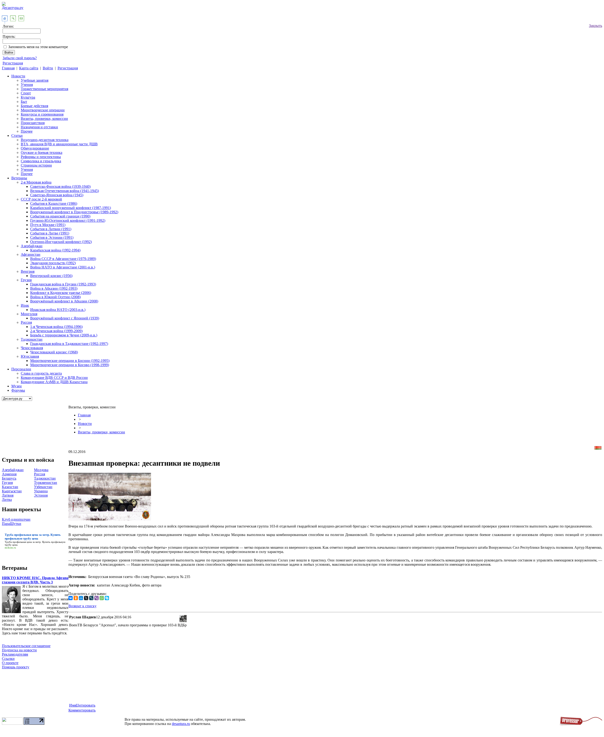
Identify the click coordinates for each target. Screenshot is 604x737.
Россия (26, 322)
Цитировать (85, 705)
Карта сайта (28, 68)
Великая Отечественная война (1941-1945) (64, 191)
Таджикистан (31, 339)
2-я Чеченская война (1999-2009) (56, 331)
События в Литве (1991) (49, 233)
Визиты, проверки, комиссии (44, 119)
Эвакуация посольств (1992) (53, 263)
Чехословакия (32, 348)
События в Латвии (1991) (50, 229)
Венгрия (27, 271)
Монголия (29, 314)
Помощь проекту (15, 667)
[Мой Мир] (81, 598)
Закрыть (595, 26)
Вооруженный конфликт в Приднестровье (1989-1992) (74, 212)
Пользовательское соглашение (26, 646)
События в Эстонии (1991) (51, 237)
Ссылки (8, 659)
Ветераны (19, 178)
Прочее (27, 131)
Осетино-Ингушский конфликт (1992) (61, 242)
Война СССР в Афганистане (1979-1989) (63, 259)
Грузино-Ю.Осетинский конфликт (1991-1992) (67, 220)
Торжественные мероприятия (44, 89)
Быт (24, 102)
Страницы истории (36, 165)
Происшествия (33, 123)
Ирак (25, 305)
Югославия (30, 356)
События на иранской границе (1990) (60, 216)
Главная (8, 68)
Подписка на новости (19, 650)
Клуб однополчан (16, 519)
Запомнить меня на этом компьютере (38, 47)
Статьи (17, 136)
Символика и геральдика (41, 161)
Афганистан (30, 254)
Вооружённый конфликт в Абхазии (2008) (64, 301)
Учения (27, 85)
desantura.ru (181, 724)
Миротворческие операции (43, 110)
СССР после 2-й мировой (41, 199)
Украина (41, 491)
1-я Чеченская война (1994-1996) (56, 327)
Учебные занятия (34, 80)
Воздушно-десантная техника (44, 140)
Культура (28, 97)
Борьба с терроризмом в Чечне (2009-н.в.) (63, 335)
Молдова (41, 470)
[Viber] (96, 598)
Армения (9, 474)
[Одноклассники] (76, 598)
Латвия (7, 495)
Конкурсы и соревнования (42, 114)
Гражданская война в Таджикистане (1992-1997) (69, 344)
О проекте (10, 663)
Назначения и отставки (39, 127)
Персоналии (21, 369)
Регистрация (13, 63)
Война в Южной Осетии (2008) (55, 297)
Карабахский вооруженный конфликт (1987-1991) (70, 208)
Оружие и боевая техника (41, 153)
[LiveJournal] (91, 598)
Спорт (26, 93)
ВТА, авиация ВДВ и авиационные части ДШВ (59, 144)
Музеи (16, 386)
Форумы (18, 390)
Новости (18, 76)
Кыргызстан (12, 491)
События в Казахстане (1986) (53, 203)
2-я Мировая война (36, 182)
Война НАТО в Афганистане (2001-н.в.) (62, 267)
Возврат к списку (82, 606)
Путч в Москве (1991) (47, 225)
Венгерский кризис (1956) (51, 276)
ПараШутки (11, 524)
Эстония (41, 495)
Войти (48, 68)
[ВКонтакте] (70, 598)
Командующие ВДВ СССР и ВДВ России (54, 378)
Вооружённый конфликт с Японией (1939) (64, 318)
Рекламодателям (15, 654)
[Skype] (107, 598)
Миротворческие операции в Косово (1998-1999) (69, 365)
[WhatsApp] (102, 598)
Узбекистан (43, 487)
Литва (7, 500)
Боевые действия (34, 106)
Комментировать (82, 710)
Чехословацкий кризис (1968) (54, 352)
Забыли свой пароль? (20, 58)
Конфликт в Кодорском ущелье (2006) (60, 293)
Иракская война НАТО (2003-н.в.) (57, 310)
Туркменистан (45, 483)
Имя (72, 705)
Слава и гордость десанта (41, 373)
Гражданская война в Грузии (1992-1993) (63, 284)
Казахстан (10, 487)
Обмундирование (35, 148)
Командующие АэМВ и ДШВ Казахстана (54, 382)
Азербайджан (31, 246)
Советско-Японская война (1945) (56, 195)
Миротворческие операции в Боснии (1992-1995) (69, 361)
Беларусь (9, 478)
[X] (86, 598)
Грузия (26, 280)
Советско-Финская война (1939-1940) (60, 186)
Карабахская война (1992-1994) (55, 250)
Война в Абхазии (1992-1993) (53, 288)
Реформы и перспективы (41, 157)
